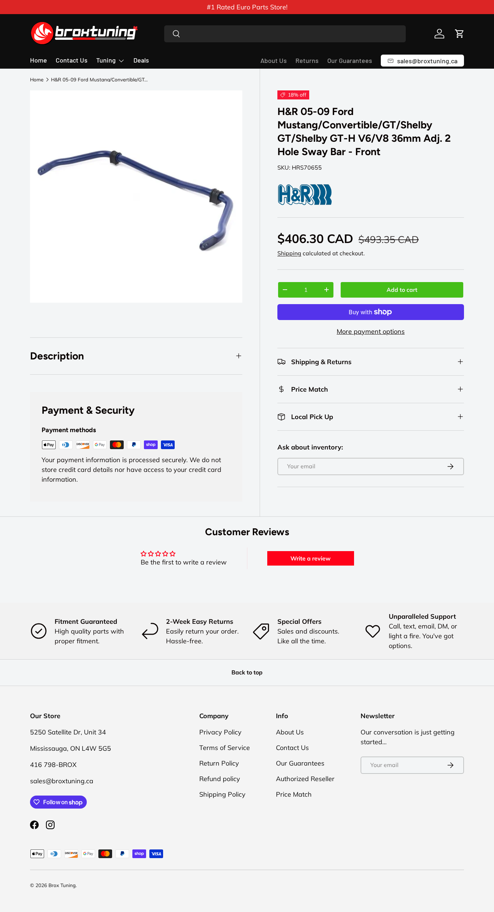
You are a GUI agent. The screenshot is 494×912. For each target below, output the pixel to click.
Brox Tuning (62, 885)
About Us (273, 60)
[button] (460, 34)
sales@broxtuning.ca (61, 781)
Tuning (106, 60)
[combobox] (285, 33)
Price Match (294, 794)
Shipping (289, 253)
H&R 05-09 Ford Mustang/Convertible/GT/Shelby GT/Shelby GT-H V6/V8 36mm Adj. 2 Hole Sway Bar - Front (100, 79)
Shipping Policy (222, 794)
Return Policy (219, 763)
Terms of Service (224, 747)
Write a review (310, 558)
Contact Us (72, 60)
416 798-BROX (53, 764)
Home (38, 60)
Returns (307, 60)
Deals (141, 60)
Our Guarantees (349, 60)
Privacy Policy (220, 732)
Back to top (247, 672)
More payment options (371, 331)
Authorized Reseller (305, 779)
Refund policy (219, 779)
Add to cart (402, 289)
